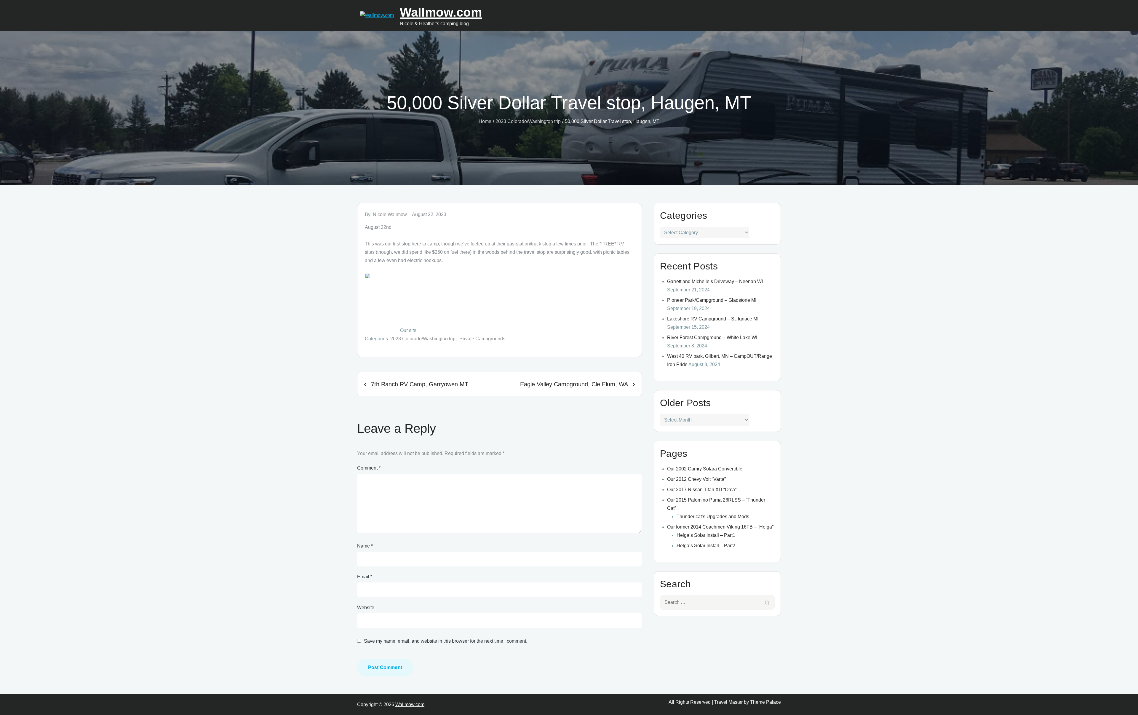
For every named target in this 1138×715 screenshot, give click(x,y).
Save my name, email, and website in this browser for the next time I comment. (445, 641)
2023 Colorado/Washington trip (422, 338)
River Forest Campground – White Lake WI (712, 337)
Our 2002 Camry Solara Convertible (704, 468)
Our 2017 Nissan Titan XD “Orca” (701, 489)
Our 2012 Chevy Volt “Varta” (696, 479)
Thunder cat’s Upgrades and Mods (713, 516)
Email (364, 576)
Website (365, 607)
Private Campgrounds (482, 338)
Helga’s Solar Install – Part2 (706, 545)
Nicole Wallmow (390, 214)
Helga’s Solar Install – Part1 (706, 535)
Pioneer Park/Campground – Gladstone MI (711, 300)
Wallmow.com (441, 12)
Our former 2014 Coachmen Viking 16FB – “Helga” (720, 526)
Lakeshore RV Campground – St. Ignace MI (712, 318)
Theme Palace (765, 702)
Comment (369, 467)
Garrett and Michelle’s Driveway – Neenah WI (715, 281)
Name (365, 545)
